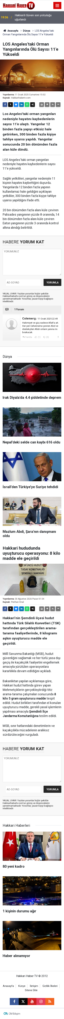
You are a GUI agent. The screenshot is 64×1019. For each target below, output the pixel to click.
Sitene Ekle (31, 990)
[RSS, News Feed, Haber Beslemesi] (49, 1001)
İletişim (34, 986)
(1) (39, 337)
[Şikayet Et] (58, 337)
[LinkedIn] (21, 104)
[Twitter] (10, 104)
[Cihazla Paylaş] (32, 104)
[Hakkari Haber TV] (19, 5)
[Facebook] (5, 104)
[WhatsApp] (27, 104)
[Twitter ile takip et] (23, 1001)
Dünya (26, 30)
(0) (47, 337)
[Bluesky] (16, 104)
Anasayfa (12, 30)
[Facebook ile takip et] (14, 1001)
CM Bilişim (14, 1013)
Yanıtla (28, 337)
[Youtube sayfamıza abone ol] (32, 1001)
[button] (47, 104)
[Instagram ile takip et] (40, 1001)
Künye (21, 986)
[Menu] (57, 5)
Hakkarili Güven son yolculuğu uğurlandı (33, 17)
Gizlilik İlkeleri (50, 986)
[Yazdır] (41, 104)
